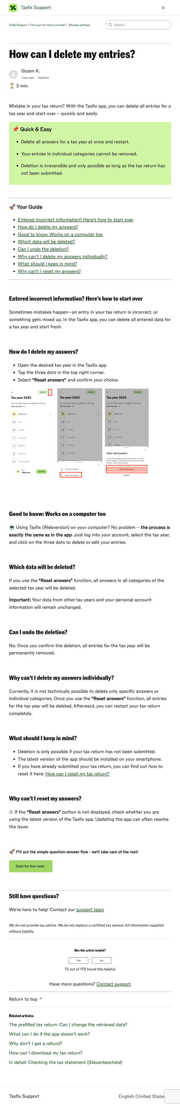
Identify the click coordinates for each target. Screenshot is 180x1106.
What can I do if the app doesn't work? (49, 1034)
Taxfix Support (18, 25)
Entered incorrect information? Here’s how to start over (75, 220)
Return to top (24, 999)
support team (90, 910)
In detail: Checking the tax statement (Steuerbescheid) (65, 1062)
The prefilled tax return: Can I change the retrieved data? (68, 1025)
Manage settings (79, 25)
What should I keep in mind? (47, 264)
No (101, 960)
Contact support (113, 984)
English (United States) (143, 1096)
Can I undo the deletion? (43, 249)
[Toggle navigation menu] (163, 7)
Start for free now (31, 866)
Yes (78, 960)
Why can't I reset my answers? (49, 271)
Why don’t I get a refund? (35, 1044)
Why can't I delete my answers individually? (62, 257)
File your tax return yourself (47, 25)
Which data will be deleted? (46, 242)
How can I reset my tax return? (77, 774)
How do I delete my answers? (48, 227)
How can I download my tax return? (45, 1053)
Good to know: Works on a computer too (60, 234)
